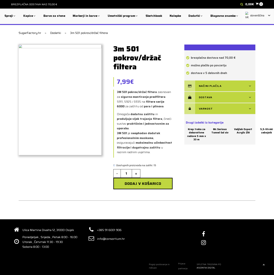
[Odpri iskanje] (241, 4)
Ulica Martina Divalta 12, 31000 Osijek (48, 230)
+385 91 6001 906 (109, 230)
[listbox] (257, 16)
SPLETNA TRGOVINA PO (209, 266)
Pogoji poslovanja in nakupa (159, 266)
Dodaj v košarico (143, 184)
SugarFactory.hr (30, 33)
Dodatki (55, 33)
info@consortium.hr (111, 238)
